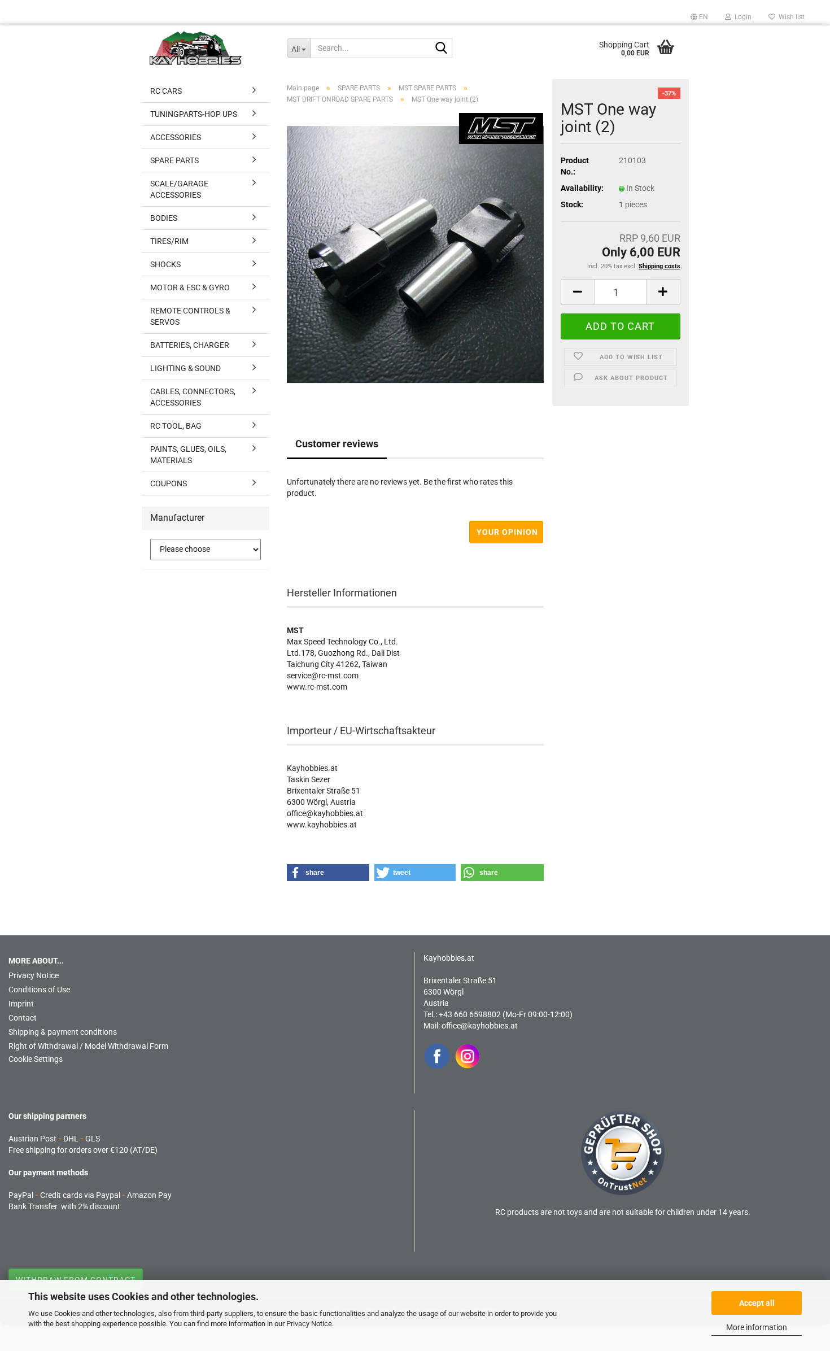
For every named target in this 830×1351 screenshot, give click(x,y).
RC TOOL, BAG (176, 425)
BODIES (163, 218)
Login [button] (741, 17)
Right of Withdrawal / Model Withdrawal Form (88, 1046)
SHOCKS (165, 264)
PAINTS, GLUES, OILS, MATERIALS (188, 454)
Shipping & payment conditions (62, 1031)
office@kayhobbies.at (480, 1025)
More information (756, 1327)
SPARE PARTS (174, 160)
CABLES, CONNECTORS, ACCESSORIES (192, 397)
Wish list (790, 17)
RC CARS (166, 90)
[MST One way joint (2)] (415, 253)
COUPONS (168, 483)
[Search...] (441, 48)
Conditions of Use (39, 989)
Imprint (21, 1003)
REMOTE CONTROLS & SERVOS (190, 316)
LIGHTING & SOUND (185, 368)
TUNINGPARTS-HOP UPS (193, 114)
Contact (22, 1017)
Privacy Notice (309, 1323)
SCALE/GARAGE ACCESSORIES (179, 189)
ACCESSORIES (175, 137)
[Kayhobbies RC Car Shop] (210, 48)
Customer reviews (336, 444)
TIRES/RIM (169, 241)
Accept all (757, 1303)
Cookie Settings (35, 1059)
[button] (699, 16)
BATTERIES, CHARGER (189, 345)
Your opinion (507, 532)
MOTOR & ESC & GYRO (190, 287)
